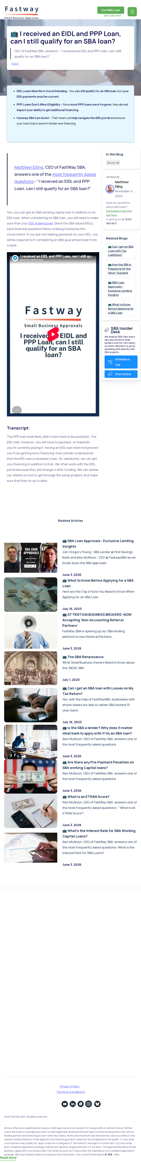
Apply (19, 925)
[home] (21, 11)
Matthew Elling (28, 167)
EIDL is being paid (40, 223)
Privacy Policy (70, 1086)
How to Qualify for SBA (91, 949)
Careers (21, 941)
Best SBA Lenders (88, 933)
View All (81, 973)
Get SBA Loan (110, 10)
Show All (113, 163)
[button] (132, 11)
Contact (21, 933)
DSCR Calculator (87, 965)
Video (15, 64)
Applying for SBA (87, 925)
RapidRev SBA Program (91, 941)
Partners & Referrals (90, 917)
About (19, 917)
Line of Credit (85, 957)
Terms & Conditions (70, 1092)
